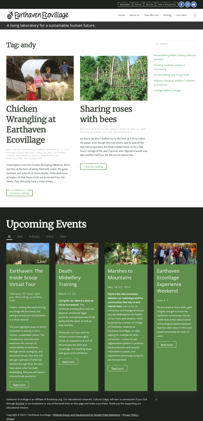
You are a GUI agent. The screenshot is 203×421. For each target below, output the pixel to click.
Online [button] (49, 236)
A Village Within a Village (167, 90)
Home (121, 15)
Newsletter (125, 4)
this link (20, 403)
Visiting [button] (167, 15)
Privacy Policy (130, 414)
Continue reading (19, 193)
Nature (107, 132)
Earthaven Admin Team (110, 129)
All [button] (9, 236)
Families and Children (50, 152)
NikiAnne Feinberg (33, 149)
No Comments (33, 158)
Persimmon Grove (27, 155)
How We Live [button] (151, 15)
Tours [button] (63, 236)
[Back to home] (38, 15)
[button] (195, 15)
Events (138, 4)
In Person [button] (34, 236)
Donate (149, 4)
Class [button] (20, 236)
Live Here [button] (181, 15)
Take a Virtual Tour (167, 4)
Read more (19, 384)
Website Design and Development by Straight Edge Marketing (86, 414)
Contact (10, 418)
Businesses (27, 152)
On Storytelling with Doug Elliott (171, 74)
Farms (10, 155)
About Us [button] (135, 15)
